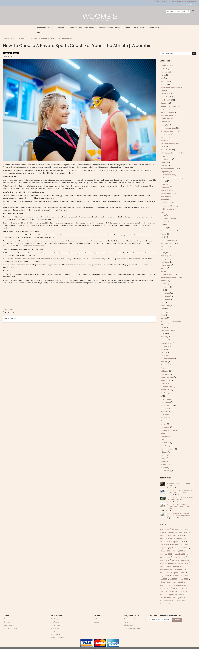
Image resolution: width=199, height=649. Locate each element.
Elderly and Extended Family (171, 278)
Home (5, 39)
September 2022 (179, 588)
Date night (165, 72)
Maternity (164, 256)
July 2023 (175, 576)
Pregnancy (165, 172)
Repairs (164, 455)
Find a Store (55, 634)
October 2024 (165, 557)
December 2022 (166, 585)
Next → (13, 310)
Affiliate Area (128, 625)
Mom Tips (164, 84)
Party (163, 253)
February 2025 (165, 551)
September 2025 (179, 542)
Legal (163, 433)
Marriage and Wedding (169, 218)
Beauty (163, 181)
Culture (164, 327)
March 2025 (183, 548)
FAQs (53, 631)
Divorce (164, 212)
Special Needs (166, 159)
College (164, 268)
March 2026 (183, 532)
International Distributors (132, 628)
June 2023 (185, 576)
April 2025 (173, 548)
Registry (164, 349)
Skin (162, 440)
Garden (164, 121)
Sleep (163, 91)
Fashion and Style (167, 209)
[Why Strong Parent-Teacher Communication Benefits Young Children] (163, 505)
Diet (162, 78)
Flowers (164, 421)
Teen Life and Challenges (170, 206)
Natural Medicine (167, 377)
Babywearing (166, 471)
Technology (165, 69)
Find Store (163, 1)
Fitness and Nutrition (169, 131)
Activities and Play (168, 175)
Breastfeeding (166, 355)
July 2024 (175, 560)
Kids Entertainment (168, 274)
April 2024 (173, 563)
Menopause (165, 187)
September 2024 (179, 557)
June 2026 (185, 529)
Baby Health (165, 293)
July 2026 (175, 529)
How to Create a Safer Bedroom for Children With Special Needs (180, 491)
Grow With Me (9, 625)
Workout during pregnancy (171, 321)
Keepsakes (165, 436)
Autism (163, 334)
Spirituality (165, 346)
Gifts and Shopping (168, 144)
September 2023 (179, 573)
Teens (163, 184)
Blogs (12, 39)
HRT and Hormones (168, 359)
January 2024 (178, 566)
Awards (96, 622)
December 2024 (166, 554)
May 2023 (163, 579)
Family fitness (166, 66)
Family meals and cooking (171, 88)
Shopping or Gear (167, 240)
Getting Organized (168, 112)
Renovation (165, 374)
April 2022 (173, 595)
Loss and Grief (166, 343)
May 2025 (163, 548)
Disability (164, 412)
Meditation (165, 262)
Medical (164, 337)
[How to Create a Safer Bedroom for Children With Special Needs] (163, 491)
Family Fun (165, 140)
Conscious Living (167, 331)
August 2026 (165, 529)
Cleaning (164, 281)
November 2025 (180, 538)
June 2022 (185, 591)
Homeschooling (167, 193)
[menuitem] (45, 27)
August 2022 (165, 591)
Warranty (127, 622)
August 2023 (165, 576)
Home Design (166, 446)
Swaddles (7, 619)
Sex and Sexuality (167, 405)
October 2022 (165, 588)
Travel (163, 147)
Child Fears (165, 81)
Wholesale (55, 628)
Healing (164, 424)
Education (165, 94)
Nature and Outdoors (169, 231)
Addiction (164, 371)
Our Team (55, 622)
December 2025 (166, 538)
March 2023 (183, 579)
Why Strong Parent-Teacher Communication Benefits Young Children (179, 506)
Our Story (54, 619)
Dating (163, 75)
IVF (162, 396)
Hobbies (164, 468)
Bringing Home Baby (168, 128)
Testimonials (98, 619)
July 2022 (175, 591)
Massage (164, 362)
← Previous (7, 310)
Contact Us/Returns (175, 1)
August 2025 (165, 545)
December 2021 (166, 601)
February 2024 (165, 566)
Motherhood (165, 134)
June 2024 (185, 560)
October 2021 (165, 604)
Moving (163, 234)
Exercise (164, 318)
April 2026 (173, 532)
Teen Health (165, 190)
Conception (165, 306)
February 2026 (165, 535)
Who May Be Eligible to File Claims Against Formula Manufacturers (179, 514)
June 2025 (185, 545)
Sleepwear (8, 622)
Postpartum (165, 287)
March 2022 (183, 595)
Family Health (166, 100)
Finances (164, 103)
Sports (16, 53)
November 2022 (180, 585)
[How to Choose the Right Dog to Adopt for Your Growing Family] (163, 498)
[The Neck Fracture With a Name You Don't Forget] (163, 484)
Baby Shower (166, 408)
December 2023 (166, 570)
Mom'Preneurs (166, 197)
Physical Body (166, 399)
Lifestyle (164, 200)
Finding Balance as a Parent (171, 178)
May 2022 (163, 595)
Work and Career (167, 116)
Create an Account (189, 4)
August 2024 (165, 560)
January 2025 (178, 551)
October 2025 (165, 542)
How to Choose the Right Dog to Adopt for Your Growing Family (181, 498)
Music (163, 315)
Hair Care (164, 393)
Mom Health (165, 296)
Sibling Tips (165, 125)
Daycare (164, 340)
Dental (163, 271)
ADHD (163, 309)
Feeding (164, 312)
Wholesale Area (190, 1)
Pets (162, 225)
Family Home (166, 119)
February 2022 (165, 598)
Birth (162, 290)
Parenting (21, 39)
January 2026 (178, 535)
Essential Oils (166, 380)
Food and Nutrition (168, 243)
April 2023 (173, 579)
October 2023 (165, 573)
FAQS (157, 1)
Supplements (166, 402)
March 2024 (184, 563)
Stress (163, 458)
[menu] (99, 30)
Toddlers (164, 221)
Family (163, 237)
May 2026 (163, 532)
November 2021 (179, 601)
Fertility (164, 324)
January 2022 (178, 598)
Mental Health (166, 150)
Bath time (164, 415)
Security (164, 461)
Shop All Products (10, 628)
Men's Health (166, 390)
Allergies (164, 165)
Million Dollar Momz (58, 638)
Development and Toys (169, 169)
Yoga (163, 250)
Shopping (164, 228)
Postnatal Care (167, 387)
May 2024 (163, 563)
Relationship (165, 265)
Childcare (164, 365)
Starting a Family (167, 203)
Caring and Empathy (168, 106)
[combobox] (178, 11)
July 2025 (175, 545)
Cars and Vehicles (168, 449)
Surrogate (165, 259)
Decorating (165, 97)
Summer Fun (165, 427)
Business (164, 384)
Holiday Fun (165, 246)
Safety (163, 156)
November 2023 (180, 570)
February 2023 (165, 582)
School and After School (170, 153)
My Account (55, 625)
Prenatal (164, 352)
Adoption (164, 162)
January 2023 (178, 582)
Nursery (164, 368)
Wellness (164, 465)
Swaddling (165, 284)
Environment (165, 418)
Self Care (164, 137)
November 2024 (180, 554)
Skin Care (164, 452)
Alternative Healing (168, 430)
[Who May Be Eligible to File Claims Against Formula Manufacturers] (163, 514)
